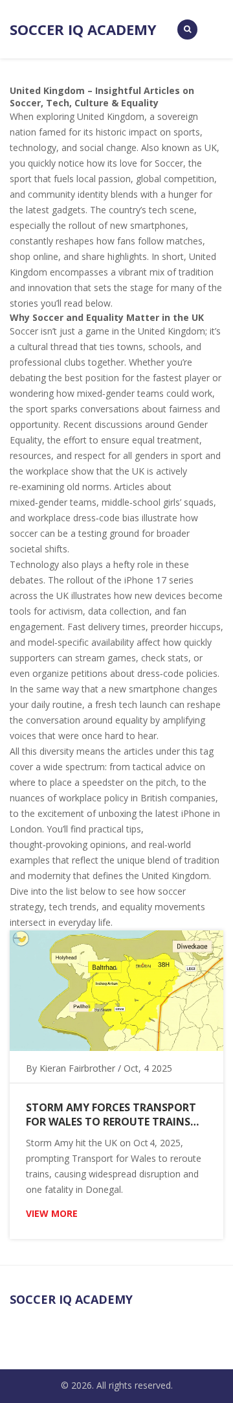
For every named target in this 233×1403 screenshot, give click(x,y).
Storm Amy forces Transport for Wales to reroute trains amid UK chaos (111, 1114)
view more (52, 1213)
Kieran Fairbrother (77, 1068)
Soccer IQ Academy (83, 29)
